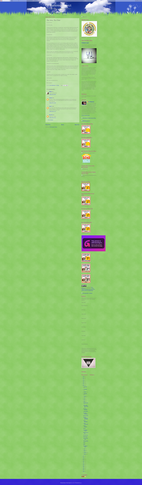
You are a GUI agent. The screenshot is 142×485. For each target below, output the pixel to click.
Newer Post (47, 124)
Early (84, 444)
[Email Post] (61, 85)
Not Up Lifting (85, 415)
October (85, 391)
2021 (83, 376)
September (85, 393)
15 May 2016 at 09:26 (52, 94)
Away (84, 442)
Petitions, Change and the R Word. (85, 418)
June (84, 399)
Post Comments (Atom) (53, 127)
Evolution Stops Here (85, 413)
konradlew (73, 482)
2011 (83, 462)
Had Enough (85, 436)
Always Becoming (85, 421)
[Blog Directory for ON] (84, 476)
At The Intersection (85, 424)
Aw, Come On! (85, 435)
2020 (83, 378)
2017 (83, 383)
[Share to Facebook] (66, 85)
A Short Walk (85, 411)
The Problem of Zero (85, 430)
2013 (83, 459)
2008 (83, 468)
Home (62, 124)
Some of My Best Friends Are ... (85, 406)
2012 (83, 461)
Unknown (50, 97)
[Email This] (63, 85)
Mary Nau (51, 114)
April (85, 448)
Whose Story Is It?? (85, 433)
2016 (83, 385)
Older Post (77, 124)
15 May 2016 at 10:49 (52, 102)
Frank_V (50, 106)
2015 (83, 456)
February (85, 452)
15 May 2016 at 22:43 (52, 117)
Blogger (80, 482)
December (85, 386)
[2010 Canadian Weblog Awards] (94, 251)
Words (84, 428)
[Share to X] (65, 85)
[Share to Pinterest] (67, 85)
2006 (83, 471)
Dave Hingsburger (91, 101)
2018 (83, 381)
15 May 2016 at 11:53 (52, 111)
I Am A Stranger (85, 426)
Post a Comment (50, 119)
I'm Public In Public (85, 446)
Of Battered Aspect (58, 5)
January (85, 454)
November (85, 389)
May (84, 401)
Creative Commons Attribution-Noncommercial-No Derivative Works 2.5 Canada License (88, 289)
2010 (83, 464)
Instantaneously (85, 403)
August (85, 396)
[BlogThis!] (64, 85)
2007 (83, 469)
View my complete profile (86, 115)
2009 (83, 466)
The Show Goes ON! (85, 409)
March (85, 450)
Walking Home (85, 440)
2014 (83, 457)
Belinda (50, 91)
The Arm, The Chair (85, 439)
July (84, 397)
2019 (83, 380)
